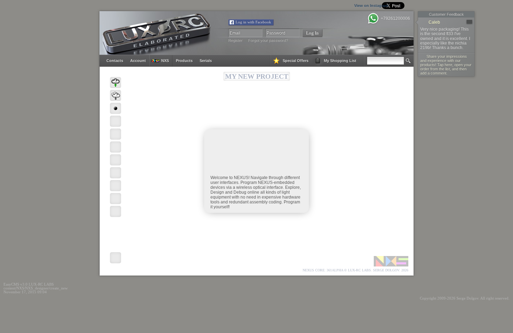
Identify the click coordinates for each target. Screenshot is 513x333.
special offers (295, 61)
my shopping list (340, 61)
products (184, 61)
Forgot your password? (268, 40)
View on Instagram (337, 5)
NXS (165, 61)
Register (235, 40)
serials (206, 61)
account (138, 61)
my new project (256, 76)
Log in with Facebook (253, 22)
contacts (114, 61)
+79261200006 (395, 18)
